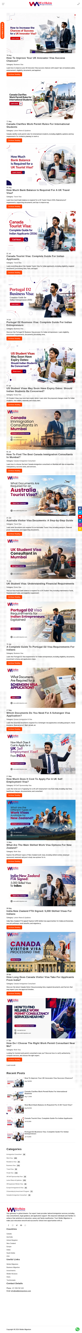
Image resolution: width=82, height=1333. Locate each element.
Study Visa (17, 395)
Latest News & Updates (22, 131)
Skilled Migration (12, 1264)
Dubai (8, 1250)
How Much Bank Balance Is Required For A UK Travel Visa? (48, 1105)
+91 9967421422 (18, 1288)
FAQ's (8, 1277)
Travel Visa (17, 197)
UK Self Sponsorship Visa (22, 785)
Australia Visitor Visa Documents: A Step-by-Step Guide (39, 520)
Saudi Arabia (10, 1253)
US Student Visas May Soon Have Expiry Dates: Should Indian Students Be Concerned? (39, 390)
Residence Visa (13, 1162)
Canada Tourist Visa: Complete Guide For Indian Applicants (48, 1118)
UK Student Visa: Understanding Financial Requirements (40, 583)
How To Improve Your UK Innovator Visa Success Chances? (49, 1078)
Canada (9, 1234)
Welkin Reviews (11, 1274)
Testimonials (11, 1280)
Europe (8, 1247)
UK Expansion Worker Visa (16, 1184)
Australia (9, 1237)
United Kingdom (12, 1240)
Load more (10, 1065)
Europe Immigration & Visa (23, 719)
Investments (11, 1271)
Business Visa (18, 64)
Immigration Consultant (15, 1154)
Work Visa (17, 851)
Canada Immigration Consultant (25, 461)
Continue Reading (14, 74)
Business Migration (13, 1267)
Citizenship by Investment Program (19, 1191)
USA (8, 1256)
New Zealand (11, 1243)
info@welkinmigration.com (21, 1291)
